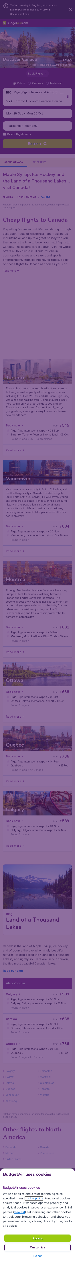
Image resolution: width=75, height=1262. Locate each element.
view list (19, 1212)
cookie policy (34, 1198)
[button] (37, 1256)
